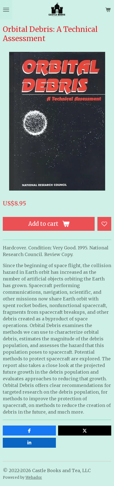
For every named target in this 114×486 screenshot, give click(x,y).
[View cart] (108, 9)
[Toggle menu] (6, 9)
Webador (33, 477)
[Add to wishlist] (104, 224)
